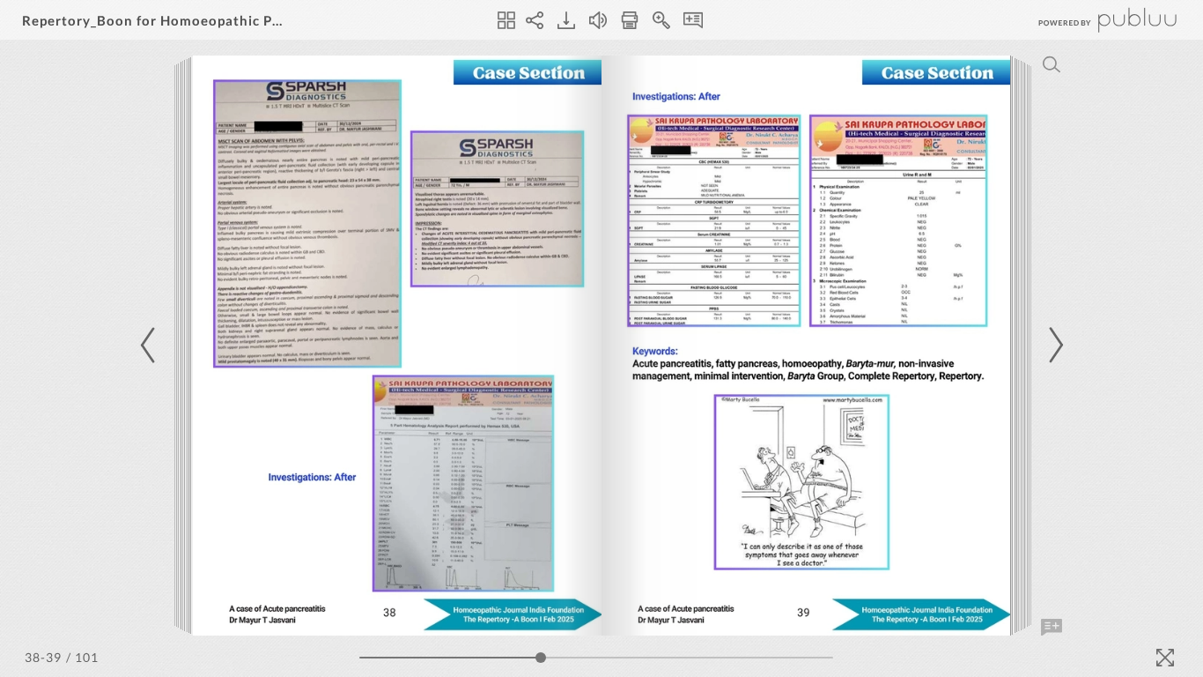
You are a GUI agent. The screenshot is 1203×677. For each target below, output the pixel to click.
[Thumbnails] (506, 20)
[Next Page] (1053, 345)
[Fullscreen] (1165, 657)
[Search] (1051, 64)
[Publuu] (1093, 20)
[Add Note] (1051, 627)
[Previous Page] (151, 345)
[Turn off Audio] (598, 20)
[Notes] (693, 20)
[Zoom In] (661, 20)
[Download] (566, 20)
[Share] (534, 20)
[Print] (629, 20)
